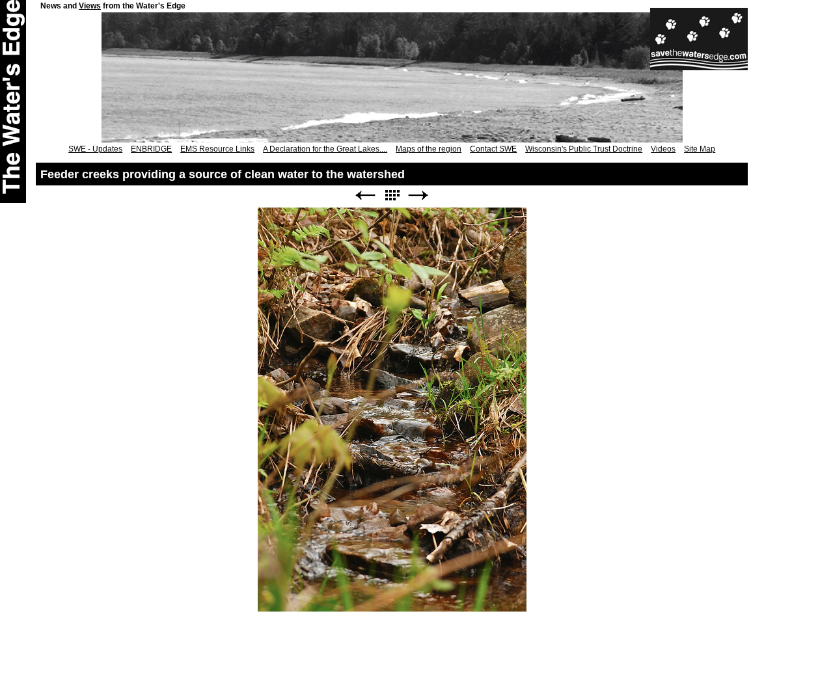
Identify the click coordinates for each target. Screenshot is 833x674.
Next (418, 195)
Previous (365, 195)
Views (90, 5)
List (392, 195)
